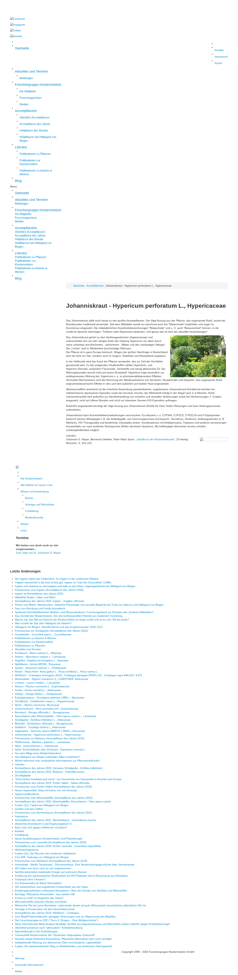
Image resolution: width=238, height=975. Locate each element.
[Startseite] (41, 466)
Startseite (78, 285)
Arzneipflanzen (95, 285)
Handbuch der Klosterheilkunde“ (156, 439)
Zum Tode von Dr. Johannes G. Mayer (38, 552)
